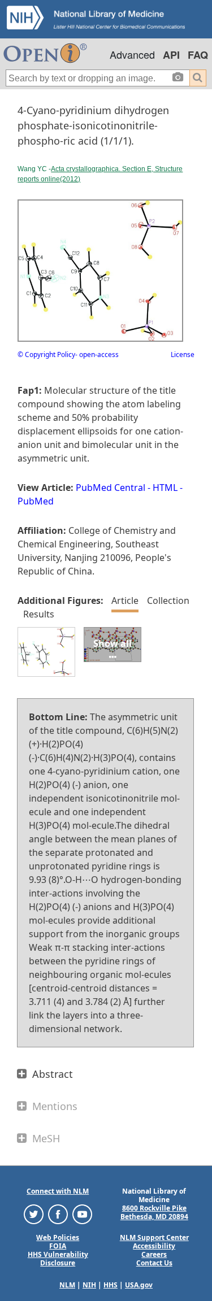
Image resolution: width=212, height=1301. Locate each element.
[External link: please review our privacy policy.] (34, 1213)
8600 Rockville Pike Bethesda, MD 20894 (154, 1212)
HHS (110, 1285)
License (182, 354)
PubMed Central (110, 487)
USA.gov (139, 1285)
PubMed (36, 501)
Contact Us (154, 1263)
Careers (154, 1254)
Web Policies (57, 1237)
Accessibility (154, 1246)
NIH (89, 1285)
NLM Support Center (154, 1237)
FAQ (198, 54)
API (171, 54)
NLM (67, 1285)
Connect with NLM (58, 1191)
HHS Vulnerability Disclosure (58, 1259)
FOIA (57, 1246)
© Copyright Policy (46, 354)
